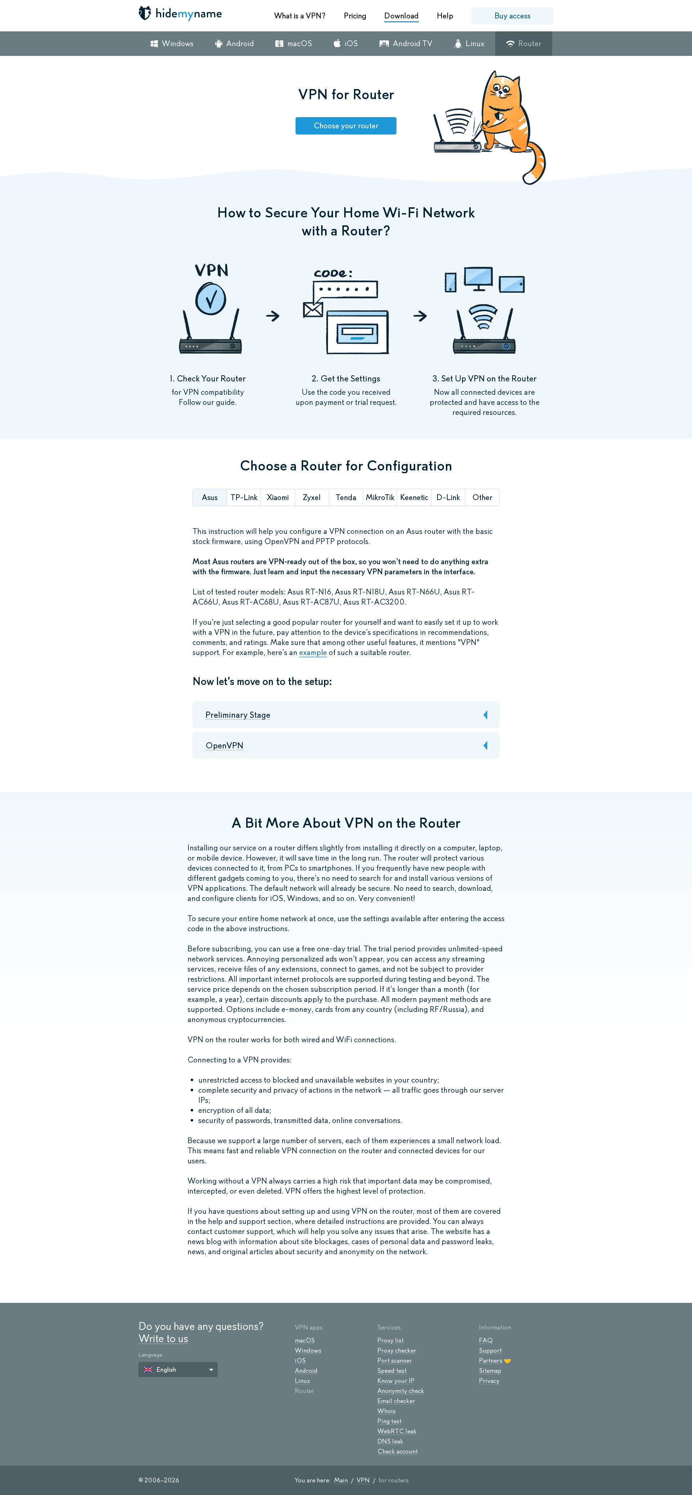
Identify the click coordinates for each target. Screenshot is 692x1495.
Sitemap (490, 1371)
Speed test (392, 1371)
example (313, 652)
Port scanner (394, 1360)
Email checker (396, 1401)
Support (490, 1350)
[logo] (180, 13)
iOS (300, 1360)
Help (445, 16)
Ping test (389, 1421)
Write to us (163, 1338)
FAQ (486, 1340)
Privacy (489, 1381)
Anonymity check (400, 1391)
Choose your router (346, 126)
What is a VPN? (300, 16)
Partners (490, 1360)
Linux (302, 1381)
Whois (386, 1411)
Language (150, 1354)
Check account (397, 1451)
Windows (308, 1350)
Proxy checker (396, 1350)
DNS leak (390, 1441)
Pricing (355, 16)
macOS (305, 1340)
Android (306, 1371)
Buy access (512, 16)
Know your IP (395, 1381)
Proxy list (390, 1340)
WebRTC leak (397, 1431)
